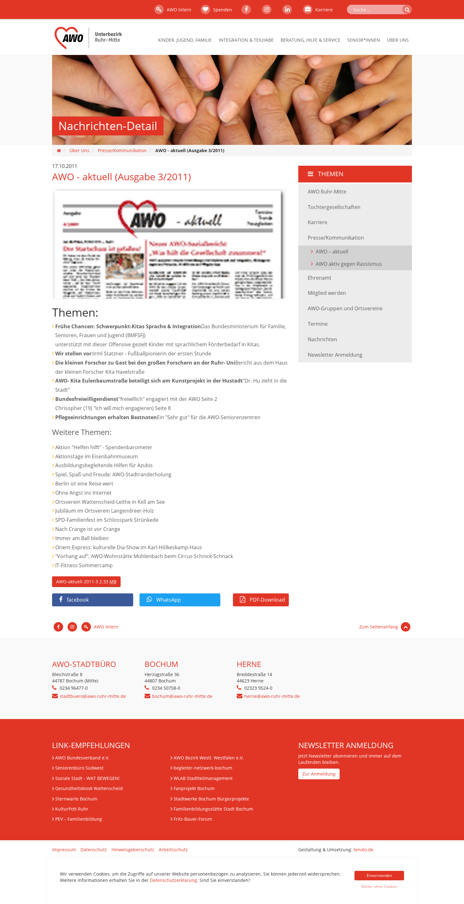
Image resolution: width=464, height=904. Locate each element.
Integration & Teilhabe (246, 40)
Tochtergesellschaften (334, 207)
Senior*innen (363, 40)
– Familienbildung (78, 819)
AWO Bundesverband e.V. (82, 758)
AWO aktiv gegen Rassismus (349, 263)
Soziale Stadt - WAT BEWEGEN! (87, 778)
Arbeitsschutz (173, 850)
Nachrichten (322, 339)
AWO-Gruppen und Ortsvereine (345, 308)
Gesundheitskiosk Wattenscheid (89, 788)
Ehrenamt (319, 277)
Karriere (323, 10)
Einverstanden (379, 875)
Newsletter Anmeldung (335, 354)
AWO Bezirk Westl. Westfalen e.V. (209, 758)
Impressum (64, 850)
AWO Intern (178, 10)
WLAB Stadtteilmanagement (203, 778)
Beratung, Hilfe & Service (310, 40)
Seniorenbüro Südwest (79, 768)
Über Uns (398, 40)
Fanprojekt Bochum (194, 788)
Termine (318, 323)
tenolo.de (363, 850)
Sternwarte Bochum (76, 799)
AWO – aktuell (332, 251)
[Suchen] (407, 9)
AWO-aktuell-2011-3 (86, 582)
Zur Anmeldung (319, 774)
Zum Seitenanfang (379, 627)
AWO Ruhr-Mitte (327, 191)
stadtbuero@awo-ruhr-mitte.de (93, 696)
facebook (77, 599)
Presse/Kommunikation (122, 150)
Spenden (222, 10)
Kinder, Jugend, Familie (185, 40)
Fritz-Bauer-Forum (193, 819)
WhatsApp (168, 599)
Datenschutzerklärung (173, 880)
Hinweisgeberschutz (132, 850)
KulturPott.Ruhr (71, 809)
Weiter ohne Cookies (379, 886)
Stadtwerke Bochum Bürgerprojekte (211, 799)
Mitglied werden (327, 292)
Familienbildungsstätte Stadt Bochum (213, 809)
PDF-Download (266, 599)
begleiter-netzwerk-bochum (203, 768)
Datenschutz (93, 850)
